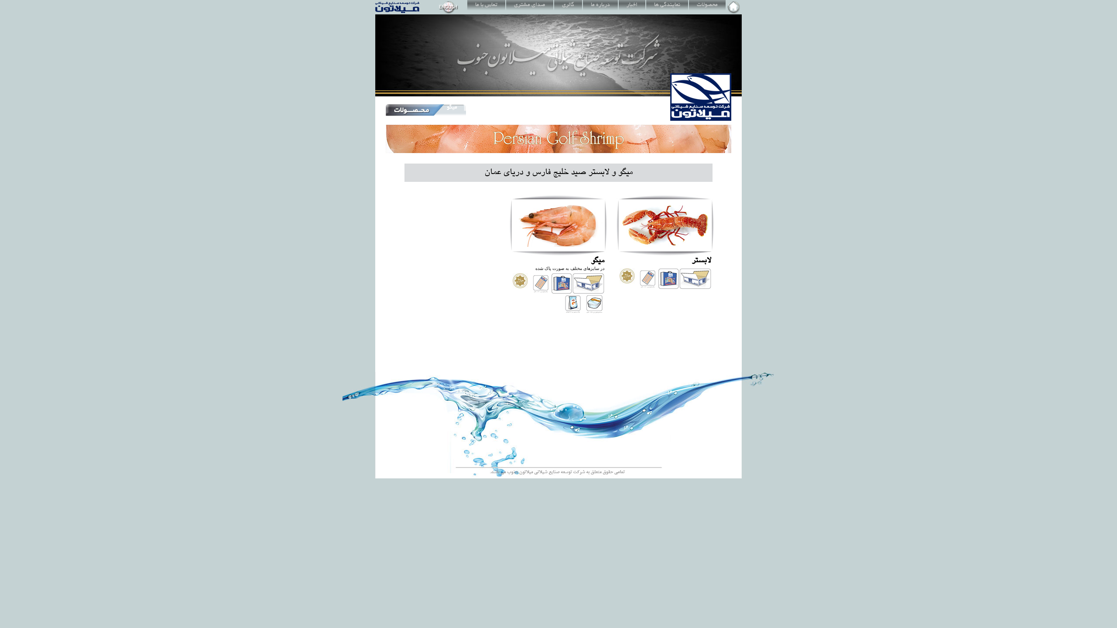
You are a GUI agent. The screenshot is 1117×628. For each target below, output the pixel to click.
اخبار (632, 5)
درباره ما (600, 5)
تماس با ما (486, 5)
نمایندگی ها (667, 5)
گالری (568, 5)
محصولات (707, 5)
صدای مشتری (529, 5)
